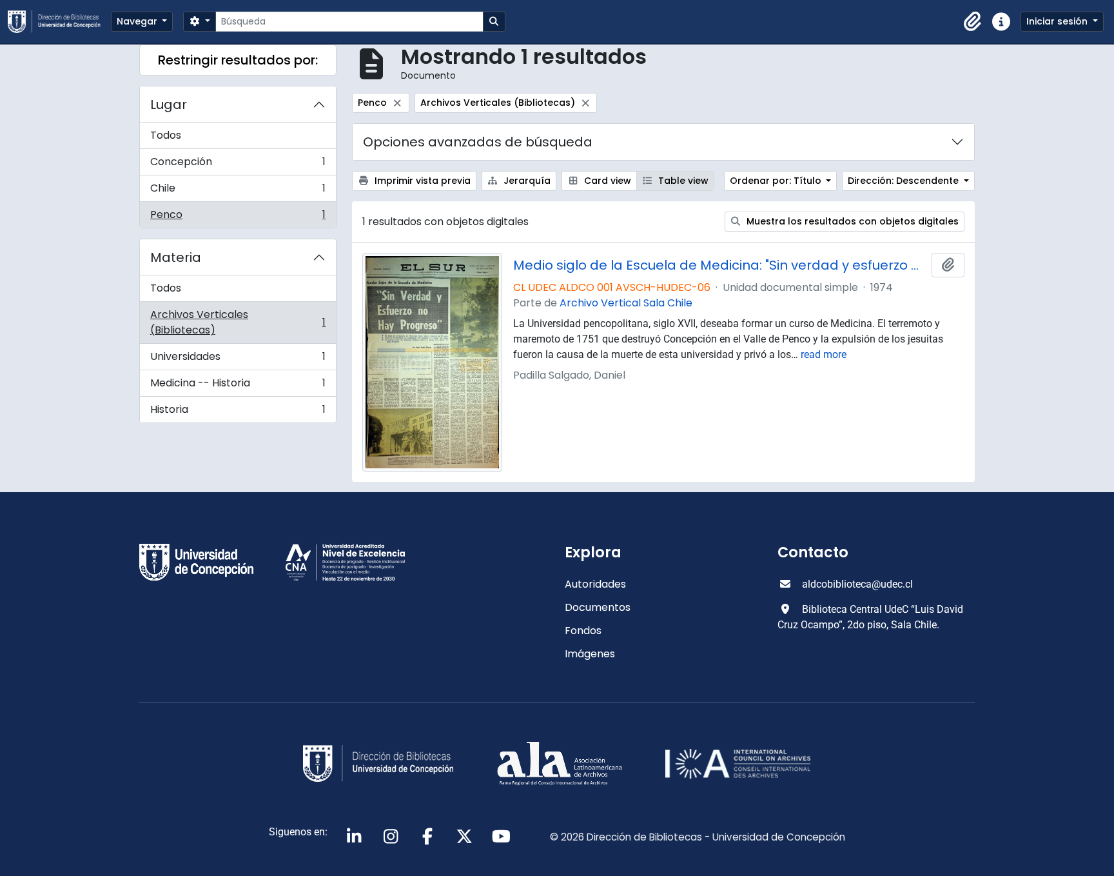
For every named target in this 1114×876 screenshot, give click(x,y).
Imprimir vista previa (421, 180)
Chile (238, 191)
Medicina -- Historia (238, 386)
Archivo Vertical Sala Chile (626, 302)
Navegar (138, 21)
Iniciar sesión (1058, 21)
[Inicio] (59, 21)
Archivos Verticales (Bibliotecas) (238, 322)
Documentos (597, 607)
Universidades (238, 359)
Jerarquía (526, 180)
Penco (238, 217)
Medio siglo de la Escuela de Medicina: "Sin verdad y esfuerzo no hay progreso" (720, 265)
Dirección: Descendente (904, 180)
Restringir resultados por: (238, 60)
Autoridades (595, 584)
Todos (165, 135)
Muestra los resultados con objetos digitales (851, 221)
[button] (973, 22)
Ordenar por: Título (777, 180)
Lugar (168, 104)
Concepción (238, 164)
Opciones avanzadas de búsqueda (477, 142)
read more (823, 354)
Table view (682, 180)
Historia (238, 412)
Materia (175, 257)
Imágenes (590, 653)
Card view (606, 180)
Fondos (583, 630)
